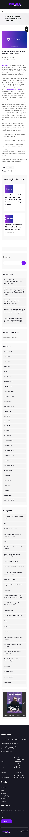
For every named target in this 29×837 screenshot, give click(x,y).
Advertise (3, 793)
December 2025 (9, 391)
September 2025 (9, 406)
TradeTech (7, 666)
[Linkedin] (9, 747)
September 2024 (9, 465)
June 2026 (7, 361)
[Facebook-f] (2, 747)
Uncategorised (8, 677)
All (5, 523)
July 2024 (7, 475)
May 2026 (7, 366)
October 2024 (8, 460)
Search (6, 257)
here (8, 163)
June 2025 (7, 421)
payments (10, 167)
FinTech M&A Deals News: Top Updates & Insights (13, 573)
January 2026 (8, 386)
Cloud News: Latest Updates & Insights (13, 547)
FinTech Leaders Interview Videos (14, 567)
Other (6, 621)
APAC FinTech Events (10, 529)
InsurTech (7, 590)
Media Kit (3, 790)
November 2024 (9, 455)
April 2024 (7, 490)
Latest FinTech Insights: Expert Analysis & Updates (13, 604)
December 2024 (9, 450)
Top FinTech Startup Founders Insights (13, 645)
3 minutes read (11, 232)
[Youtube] (12, 747)
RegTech (6, 632)
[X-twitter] (5, 747)
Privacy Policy (5, 796)
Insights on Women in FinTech (13, 585)
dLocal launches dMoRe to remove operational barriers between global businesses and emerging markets (14, 199)
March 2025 (7, 436)
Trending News (8, 671)
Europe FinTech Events (11, 561)
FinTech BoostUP (9, 57)
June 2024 (7, 480)
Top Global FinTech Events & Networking (12, 652)
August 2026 (8, 352)
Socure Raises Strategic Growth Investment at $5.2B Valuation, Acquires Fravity (13, 281)
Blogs (5, 541)
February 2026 (8, 381)
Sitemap (3, 801)
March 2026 (7, 376)
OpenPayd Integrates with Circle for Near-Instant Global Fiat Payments (14, 227)
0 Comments (7, 62)
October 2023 (8, 495)
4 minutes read (11, 207)
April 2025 (7, 431)
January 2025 (8, 445)
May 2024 (7, 485)
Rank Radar (17, 772)
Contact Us (4, 798)
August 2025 (8, 411)
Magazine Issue (8, 610)
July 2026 (7, 357)
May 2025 (7, 426)
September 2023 (9, 500)
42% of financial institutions (11, 89)
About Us (3, 787)
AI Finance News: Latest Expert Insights (13, 517)
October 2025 (8, 401)
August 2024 (8, 470)
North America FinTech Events (13, 615)
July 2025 (7, 416)
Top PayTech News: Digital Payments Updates (12, 660)
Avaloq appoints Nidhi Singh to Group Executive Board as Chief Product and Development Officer (14, 320)
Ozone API (5, 65)
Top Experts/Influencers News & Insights (13, 638)
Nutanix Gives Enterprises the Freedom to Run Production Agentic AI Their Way (13, 301)
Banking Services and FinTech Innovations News (13, 535)
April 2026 (7, 371)
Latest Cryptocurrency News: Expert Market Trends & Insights (13, 596)
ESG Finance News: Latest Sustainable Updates (12, 555)
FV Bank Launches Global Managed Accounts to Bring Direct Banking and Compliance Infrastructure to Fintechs (14, 291)
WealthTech (7, 682)
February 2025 (8, 441)
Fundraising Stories (9, 579)
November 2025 (9, 396)
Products (7, 626)
